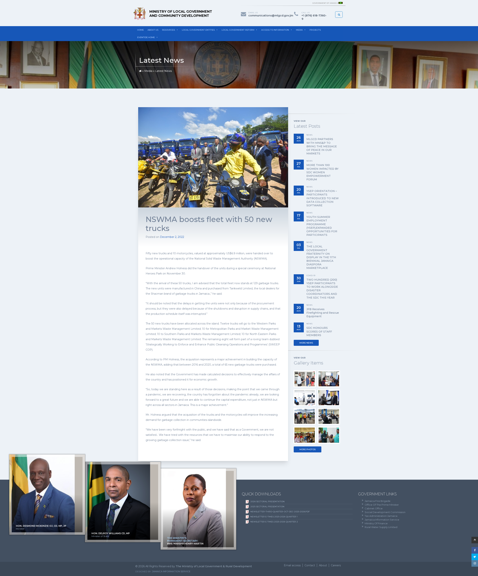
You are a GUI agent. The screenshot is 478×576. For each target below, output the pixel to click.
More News (306, 342)
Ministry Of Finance (376, 523)
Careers (336, 565)
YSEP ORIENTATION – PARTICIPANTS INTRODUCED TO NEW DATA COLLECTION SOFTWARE (322, 198)
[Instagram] (474, 563)
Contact (310, 565)
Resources (168, 30)
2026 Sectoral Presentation (267, 501)
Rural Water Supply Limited (381, 527)
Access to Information (275, 30)
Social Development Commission (385, 512)
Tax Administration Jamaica (381, 515)
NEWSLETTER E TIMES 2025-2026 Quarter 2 (274, 521)
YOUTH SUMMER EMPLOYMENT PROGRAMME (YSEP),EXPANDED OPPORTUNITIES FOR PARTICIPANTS (321, 226)
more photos (307, 449)
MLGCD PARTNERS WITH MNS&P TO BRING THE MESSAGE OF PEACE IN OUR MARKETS (321, 146)
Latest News (163, 71)
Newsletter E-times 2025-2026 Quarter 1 (273, 516)
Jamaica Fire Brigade (377, 500)
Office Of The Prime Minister (382, 504)
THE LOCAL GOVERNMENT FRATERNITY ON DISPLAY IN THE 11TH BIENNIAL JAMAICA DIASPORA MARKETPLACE (321, 257)
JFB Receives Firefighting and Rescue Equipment (322, 313)
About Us (153, 30)
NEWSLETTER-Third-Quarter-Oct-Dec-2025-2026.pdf (280, 511)
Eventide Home (146, 37)
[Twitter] (474, 557)
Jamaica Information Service (382, 519)
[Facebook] (474, 550)
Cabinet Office (374, 508)
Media (299, 30)
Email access (292, 565)
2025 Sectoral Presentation (267, 506)
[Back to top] (474, 540)
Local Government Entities (198, 30)
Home (140, 30)
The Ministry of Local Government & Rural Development (214, 566)
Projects (315, 30)
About (323, 565)
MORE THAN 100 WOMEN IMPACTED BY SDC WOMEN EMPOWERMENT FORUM (322, 172)
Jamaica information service (171, 571)
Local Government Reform (238, 30)
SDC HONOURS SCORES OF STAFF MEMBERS (319, 331)
